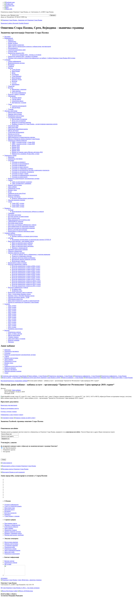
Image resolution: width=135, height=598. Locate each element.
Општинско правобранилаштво (18, 129)
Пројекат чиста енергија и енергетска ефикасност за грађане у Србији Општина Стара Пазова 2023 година (41, 58)
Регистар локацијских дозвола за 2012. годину (26, 284)
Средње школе (16, 99)
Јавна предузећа (13, 127)
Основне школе (16, 97)
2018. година (12, 317)
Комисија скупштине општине (21, 122)
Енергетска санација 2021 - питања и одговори (26, 54)
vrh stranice (4, 578)
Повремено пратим (9, 450)
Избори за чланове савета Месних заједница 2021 (27, 152)
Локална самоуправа (10, 111)
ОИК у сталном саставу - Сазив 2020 (23, 144)
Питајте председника (14, 234)
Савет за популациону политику (22, 182)
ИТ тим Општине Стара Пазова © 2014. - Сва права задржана (20, 588)
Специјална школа (17, 101)
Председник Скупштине (19, 119)
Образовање (12, 96)
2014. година (12, 324)
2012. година (12, 327)
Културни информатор (19, 92)
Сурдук (14, 83)
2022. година (12, 310)
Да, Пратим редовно (9, 448)
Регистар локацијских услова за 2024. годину (26, 266)
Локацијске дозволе (10, 530)
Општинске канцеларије (12, 553)
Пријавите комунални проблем (18, 249)
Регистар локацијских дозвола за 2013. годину (26, 282)
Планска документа (14, 196)
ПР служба (7, 564)
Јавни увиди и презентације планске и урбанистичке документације (29, 46)
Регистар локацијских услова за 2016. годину (26, 277)
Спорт (10, 104)
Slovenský (16, 23)
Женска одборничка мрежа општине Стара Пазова (24, 139)
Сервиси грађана (9, 233)
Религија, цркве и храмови (16, 94)
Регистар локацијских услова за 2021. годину (26, 271)
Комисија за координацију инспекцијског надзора (23, 178)
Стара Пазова (16, 69)
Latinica (10, 23)
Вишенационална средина (16, 63)
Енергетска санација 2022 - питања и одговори (23, 56)
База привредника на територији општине (21, 226)
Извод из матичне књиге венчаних (23, 246)
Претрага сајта (5, 15)
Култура (10, 87)
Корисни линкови (13, 340)
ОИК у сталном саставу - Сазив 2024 (23, 142)
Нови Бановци (16, 78)
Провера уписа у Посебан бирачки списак (21, 295)
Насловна (7, 36)
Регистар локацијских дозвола (17, 264)
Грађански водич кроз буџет (17, 193)
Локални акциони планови (16, 200)
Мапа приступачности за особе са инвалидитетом (23, 300)
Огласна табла (12, 51)
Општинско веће (13, 125)
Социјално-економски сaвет (17, 50)
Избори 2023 (16, 147)
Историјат (11, 64)
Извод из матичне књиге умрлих (22, 244)
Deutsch (26, 23)
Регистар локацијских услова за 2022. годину (26, 269)
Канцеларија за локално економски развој (21, 231)
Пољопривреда (13, 48)
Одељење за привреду (19, 162)
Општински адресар (14, 332)
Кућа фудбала (16, 107)
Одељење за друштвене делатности (23, 172)
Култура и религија (10, 513)
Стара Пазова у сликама (11, 516)
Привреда (7, 208)
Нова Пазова (16, 71)
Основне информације (11, 504)
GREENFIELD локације (15, 221)
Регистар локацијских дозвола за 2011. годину (26, 286)
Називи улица (12, 190)
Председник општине (11, 542)
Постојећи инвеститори (15, 223)
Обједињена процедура (15, 299)
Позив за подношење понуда (10, 408)
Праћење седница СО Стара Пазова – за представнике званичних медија (34, 124)
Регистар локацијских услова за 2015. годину (26, 279)
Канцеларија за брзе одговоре (17, 262)
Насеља (10, 68)
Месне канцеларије (14, 335)
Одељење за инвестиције (19, 177)
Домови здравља (13, 337)
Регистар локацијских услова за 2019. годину (26, 274)
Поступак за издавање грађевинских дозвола (22, 224)
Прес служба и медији (15, 333)
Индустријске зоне (14, 218)
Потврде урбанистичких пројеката (22, 198)
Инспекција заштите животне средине (24, 259)
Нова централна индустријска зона (19, 220)
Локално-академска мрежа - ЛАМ (18, 297)
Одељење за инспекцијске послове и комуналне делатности (30, 170)
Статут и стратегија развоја (12, 506)
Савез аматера (16, 91)
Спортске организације (19, 106)
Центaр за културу (14, 134)
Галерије (7, 304)
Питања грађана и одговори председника (25, 236)
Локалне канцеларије (14, 135)
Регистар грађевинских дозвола (18, 287)
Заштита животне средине (16, 253)
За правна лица (16, 289)
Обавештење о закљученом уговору (12, 414)
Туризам (10, 109)
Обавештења (12, 41)
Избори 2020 (16, 150)
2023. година (12, 309)
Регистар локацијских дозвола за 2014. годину (26, 281)
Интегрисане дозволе (18, 261)
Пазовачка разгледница (15, 328)
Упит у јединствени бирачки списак (19, 294)
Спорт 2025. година (18, 206)
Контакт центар (9, 561)
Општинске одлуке (14, 188)
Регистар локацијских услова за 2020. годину (26, 272)
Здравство (11, 86)
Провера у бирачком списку (13, 533)
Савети (10, 180)
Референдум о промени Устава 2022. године (25, 154)
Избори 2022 (16, 149)
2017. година (12, 319)
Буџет (10, 191)
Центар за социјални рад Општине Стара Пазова (23, 302)
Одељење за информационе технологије (24, 175)
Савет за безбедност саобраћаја (21, 183)
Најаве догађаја (13, 43)
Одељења (11, 160)
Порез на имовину (14, 195)
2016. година (12, 320)
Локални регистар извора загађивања (23, 258)
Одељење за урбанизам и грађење (22, 168)
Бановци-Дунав (17, 79)
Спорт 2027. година (18, 203)
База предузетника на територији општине (21, 228)
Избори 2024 (16, 145)
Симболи (11, 66)
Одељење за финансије (19, 165)
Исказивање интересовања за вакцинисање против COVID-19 (31, 239)
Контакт (7, 330)
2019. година (12, 315)
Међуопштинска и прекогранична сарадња (21, 137)
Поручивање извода (10, 523)
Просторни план (9, 508)
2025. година (12, 305)
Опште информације (14, 61)
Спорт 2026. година (18, 205)
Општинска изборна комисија (17, 140)
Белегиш (14, 81)
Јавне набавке (12, 187)
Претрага (52, 15)
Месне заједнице (13, 130)
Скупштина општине (14, 117)
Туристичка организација (16, 132)
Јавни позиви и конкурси (16, 45)
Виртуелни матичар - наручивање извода (21, 241)
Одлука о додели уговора (9, 411)
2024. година (12, 307)
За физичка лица (17, 291)
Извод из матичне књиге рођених (22, 243)
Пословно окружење (14, 215)
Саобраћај (11, 213)
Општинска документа (15, 158)
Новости (11, 40)
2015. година (12, 322)
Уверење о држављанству (20, 248)
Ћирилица (4, 23)
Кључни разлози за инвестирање (18, 216)
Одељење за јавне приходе (20, 167)
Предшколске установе (19, 102)
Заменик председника (15, 114)
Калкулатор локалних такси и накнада (20, 292)
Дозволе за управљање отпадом (22, 256)
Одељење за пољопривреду (20, 163)
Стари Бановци (16, 76)
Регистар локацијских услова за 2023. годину (26, 267)
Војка (13, 73)
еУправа (10, 238)
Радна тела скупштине (19, 121)
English (21, 23)
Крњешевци (15, 84)
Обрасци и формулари (15, 251)
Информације (8, 38)
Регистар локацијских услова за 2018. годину (26, 276)
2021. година (12, 312)
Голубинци (15, 74)
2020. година (12, 314)
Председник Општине (15, 112)
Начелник (11, 157)
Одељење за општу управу (20, 173)
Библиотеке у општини (19, 89)
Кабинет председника (15, 185)
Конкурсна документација (9, 405)
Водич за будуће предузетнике (17, 229)
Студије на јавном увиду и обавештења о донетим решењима (31, 254)
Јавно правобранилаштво (12, 550)
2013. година (12, 325)
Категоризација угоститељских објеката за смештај (28, 211)
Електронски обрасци (11, 526)
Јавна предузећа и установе (16, 338)
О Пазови (7, 59)
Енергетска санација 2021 (16, 53)
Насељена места (9, 509)
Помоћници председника (16, 116)
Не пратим (6, 451)
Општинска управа (10, 155)
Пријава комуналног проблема (14, 535)
